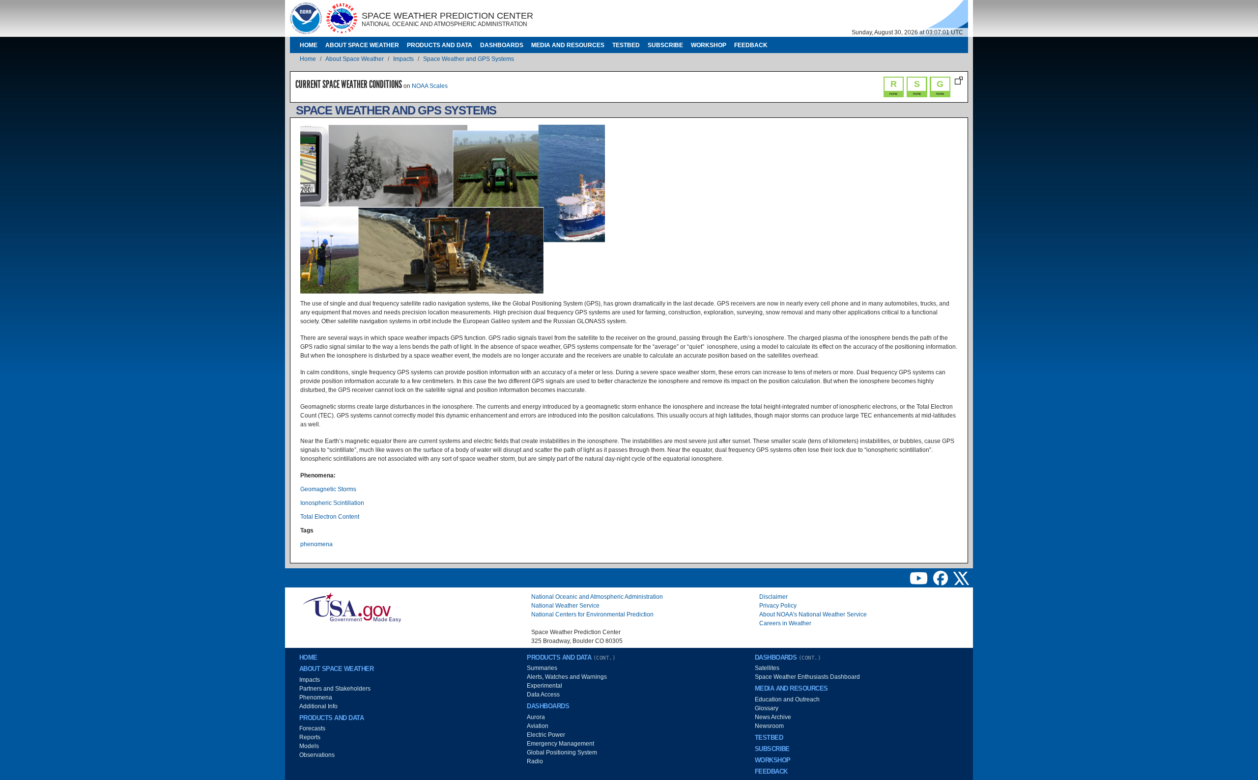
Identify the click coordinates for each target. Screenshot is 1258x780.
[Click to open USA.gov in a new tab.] (352, 607)
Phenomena (315, 697)
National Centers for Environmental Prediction (592, 614)
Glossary (766, 708)
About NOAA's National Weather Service (813, 614)
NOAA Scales (430, 86)
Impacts (403, 59)
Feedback (751, 45)
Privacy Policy (778, 605)
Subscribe (665, 45)
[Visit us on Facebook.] (941, 577)
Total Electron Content (329, 516)
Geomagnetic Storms (328, 489)
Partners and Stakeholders (335, 688)
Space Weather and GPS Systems (468, 59)
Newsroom (769, 726)
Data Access (543, 694)
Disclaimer (773, 596)
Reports (309, 737)
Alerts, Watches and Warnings (567, 676)
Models (309, 746)
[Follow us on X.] (961, 577)
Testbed (626, 45)
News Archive (773, 717)
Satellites (767, 668)
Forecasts (312, 728)
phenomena (316, 544)
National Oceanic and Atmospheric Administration (597, 596)
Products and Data (439, 45)
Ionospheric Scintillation (332, 503)
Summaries (542, 668)
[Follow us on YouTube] (919, 577)
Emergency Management (560, 743)
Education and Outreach (787, 699)
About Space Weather (362, 45)
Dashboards (501, 45)
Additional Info (318, 706)
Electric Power (546, 734)
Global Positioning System (562, 752)
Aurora (536, 717)
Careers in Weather (785, 623)
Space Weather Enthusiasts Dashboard (807, 676)
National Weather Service (565, 605)
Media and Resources (567, 45)
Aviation (537, 726)
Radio (535, 761)
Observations (317, 755)
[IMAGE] (306, 18)
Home (308, 45)
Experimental (544, 685)
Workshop (708, 45)
